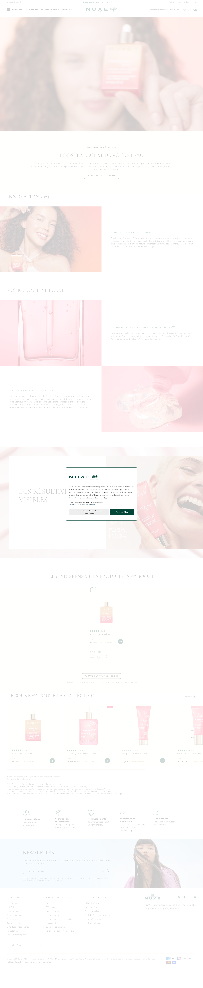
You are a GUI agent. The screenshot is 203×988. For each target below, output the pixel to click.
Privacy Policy (74, 498)
